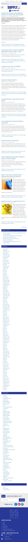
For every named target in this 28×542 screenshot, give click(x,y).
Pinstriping (5, 448)
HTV (12, 45)
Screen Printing (6, 455)
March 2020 (5, 290)
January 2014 (5, 379)
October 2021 (5, 267)
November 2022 (6, 263)
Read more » (3, 42)
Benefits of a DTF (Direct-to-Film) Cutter (11, 238)
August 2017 (5, 325)
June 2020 (5, 287)
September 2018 (6, 310)
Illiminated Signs (6, 428)
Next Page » (24, 227)
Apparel (4, 395)
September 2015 (6, 356)
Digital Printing (6, 414)
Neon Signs (5, 439)
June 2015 (5, 358)
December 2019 (6, 293)
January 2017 (5, 335)
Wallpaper (5, 476)
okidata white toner (7, 441)
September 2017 (6, 324)
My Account (12, 1)
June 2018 (5, 312)
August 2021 (5, 268)
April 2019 (5, 301)
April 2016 (5, 348)
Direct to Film (5, 417)
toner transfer (6, 463)
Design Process (4, 115)
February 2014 (6, 378)
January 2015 (5, 365)
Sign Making (14, 60)
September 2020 (6, 284)
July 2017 (5, 327)
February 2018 (6, 317)
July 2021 (5, 270)
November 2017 (6, 321)
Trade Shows (5, 465)
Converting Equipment (17, 44)
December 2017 (6, 320)
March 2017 (5, 332)
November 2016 (6, 338)
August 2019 (5, 297)
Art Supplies (8, 114)
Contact (4, 524)
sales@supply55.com (8, 538)
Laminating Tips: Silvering (10, 66)
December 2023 (6, 254)
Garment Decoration (7, 422)
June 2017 (5, 328)
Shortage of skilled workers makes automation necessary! (12, 14)
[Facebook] (15, 505)
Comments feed (6, 489)
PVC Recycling (6, 452)
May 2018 (5, 314)
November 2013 (6, 382)
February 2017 (6, 334)
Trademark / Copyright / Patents (9, 530)
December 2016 (6, 337)
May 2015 (5, 359)
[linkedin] (22, 505)
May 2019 (5, 300)
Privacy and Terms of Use (8, 529)
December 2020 (6, 280)
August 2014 (5, 369)
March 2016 (5, 349)
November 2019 (6, 294)
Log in (4, 487)
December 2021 (6, 266)
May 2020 (5, 288)
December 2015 (6, 352)
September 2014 (6, 368)
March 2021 (5, 276)
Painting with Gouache (10, 141)
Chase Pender (7, 16)
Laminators (8, 75)
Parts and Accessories (15, 75)
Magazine (5, 435)
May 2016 (5, 347)
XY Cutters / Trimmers (7, 480)
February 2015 (6, 364)
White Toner (5, 479)
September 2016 (6, 341)
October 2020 (5, 283)
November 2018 (6, 307)
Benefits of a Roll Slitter (8, 240)
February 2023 (6, 260)
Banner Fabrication (7, 398)
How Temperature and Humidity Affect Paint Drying (13, 157)
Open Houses (6, 442)
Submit (23, 500)
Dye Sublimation (6, 418)
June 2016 (5, 345)
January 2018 (5, 318)
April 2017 (5, 331)
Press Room (5, 527)
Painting (6, 93)
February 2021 (6, 277)
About (4, 522)
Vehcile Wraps (22, 60)
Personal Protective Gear (8, 446)
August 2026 (5, 249)
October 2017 (5, 322)
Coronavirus (5, 408)
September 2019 (6, 295)
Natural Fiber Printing (7, 438)
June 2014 (5, 372)
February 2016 (6, 351)
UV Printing (24, 75)
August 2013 (5, 386)
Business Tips (3, 60)
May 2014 (5, 373)
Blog (3, 523)
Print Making (5, 451)
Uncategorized (6, 466)
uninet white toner (7, 468)
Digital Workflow (8, 45)
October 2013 (5, 383)
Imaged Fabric (6, 429)
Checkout (20, 1)
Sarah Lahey (7, 53)
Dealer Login (5, 526)
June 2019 (5, 298)
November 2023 (6, 256)
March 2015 (5, 362)
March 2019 (5, 303)
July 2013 (5, 388)
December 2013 (6, 381)
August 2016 (5, 342)
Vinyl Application (16, 45)
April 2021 (5, 274)
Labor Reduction (6, 432)
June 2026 (5, 250)
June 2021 (5, 271)
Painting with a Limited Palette (13, 201)
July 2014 (5, 371)
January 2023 (5, 261)
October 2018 (5, 308)
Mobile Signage (6, 436)
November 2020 (6, 281)
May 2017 (5, 329)
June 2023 (5, 259)
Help (17, 1)
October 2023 (5, 257)
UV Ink (20, 75)
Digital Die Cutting (6, 412)
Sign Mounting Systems (8, 459)
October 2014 (5, 366)
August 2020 (5, 285)
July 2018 (5, 311)
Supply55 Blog (16, 7)
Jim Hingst (7, 68)
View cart (7, 1)
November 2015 (6, 354)
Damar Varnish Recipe (9, 80)
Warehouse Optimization (8, 478)
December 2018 (6, 305)
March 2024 (5, 253)
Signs (18, 60)
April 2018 (5, 315)
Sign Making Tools (6, 458)
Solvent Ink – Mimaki (7, 462)
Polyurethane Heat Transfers (9, 449)
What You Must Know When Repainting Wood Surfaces (11, 175)
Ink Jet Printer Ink (6, 431)
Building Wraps (14, 59)
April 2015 (5, 361)
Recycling (15, 197)
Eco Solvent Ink (6, 419)
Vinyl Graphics (22, 45)
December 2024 (6, 251)
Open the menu (2, 7)
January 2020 (5, 291)
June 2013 (5, 389)
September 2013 (6, 385)
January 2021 (5, 278)
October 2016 (5, 339)
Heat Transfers (6, 425)
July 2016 (5, 344)
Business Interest (9, 44)
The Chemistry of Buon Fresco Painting (12, 122)
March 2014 (5, 376)
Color (8, 60)
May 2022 (5, 264)
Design (10, 60)
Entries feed (5, 488)
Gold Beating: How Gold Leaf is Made (12, 100)
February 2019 (6, 304)
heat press (5, 424)
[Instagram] (19, 505)
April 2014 (5, 375)
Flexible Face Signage (7, 421)
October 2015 (5, 355)
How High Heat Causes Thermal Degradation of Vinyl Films (12, 51)
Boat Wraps (8, 59)
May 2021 (5, 273)
